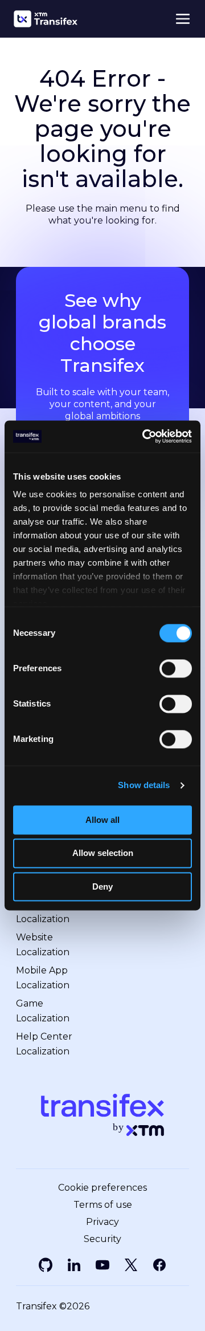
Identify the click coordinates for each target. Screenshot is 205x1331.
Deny (102, 886)
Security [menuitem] (102, 1239)
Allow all (102, 820)
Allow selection (102, 853)
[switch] (175, 668)
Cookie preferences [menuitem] (102, 1188)
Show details (144, 785)
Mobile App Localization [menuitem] (42, 978)
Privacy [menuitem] (102, 1222)
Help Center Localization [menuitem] (44, 1044)
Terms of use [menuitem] (102, 1205)
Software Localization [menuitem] (42, 911)
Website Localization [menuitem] (42, 944)
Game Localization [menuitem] (42, 1011)
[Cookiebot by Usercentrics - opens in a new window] (144, 436)
